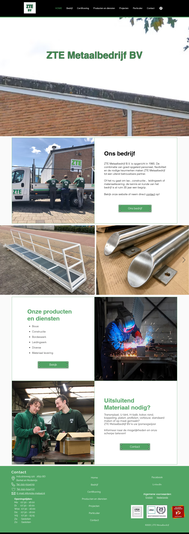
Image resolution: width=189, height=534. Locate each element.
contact (150, 194)
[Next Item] (184, 260)
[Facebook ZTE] (160, 8)
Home (94, 477)
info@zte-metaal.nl (35, 493)
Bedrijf (94, 484)
